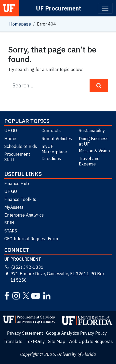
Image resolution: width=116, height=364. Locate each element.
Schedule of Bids (20, 146)
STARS (10, 231)
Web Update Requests (91, 341)
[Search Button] (99, 85)
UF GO (10, 130)
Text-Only (35, 341)
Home (10, 138)
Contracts (51, 130)
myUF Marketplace (54, 149)
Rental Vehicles (57, 138)
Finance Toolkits (20, 199)
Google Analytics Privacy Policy (76, 333)
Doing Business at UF (93, 141)
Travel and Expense (89, 161)
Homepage (20, 24)
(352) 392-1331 (27, 267)
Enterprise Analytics (24, 215)
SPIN (9, 222)
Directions (51, 158)
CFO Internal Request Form (31, 238)
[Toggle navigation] (105, 8)
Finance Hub (16, 183)
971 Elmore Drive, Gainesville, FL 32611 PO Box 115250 (58, 277)
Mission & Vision (94, 150)
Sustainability (92, 130)
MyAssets (13, 207)
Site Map (56, 341)
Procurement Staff (17, 156)
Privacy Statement (25, 333)
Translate (13, 341)
